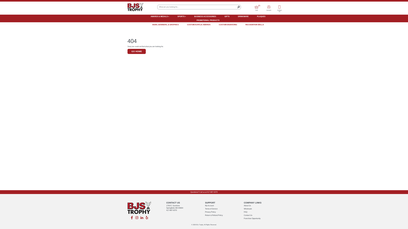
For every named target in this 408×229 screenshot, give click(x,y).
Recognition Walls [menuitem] (254, 25)
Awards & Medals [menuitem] (159, 16)
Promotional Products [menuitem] (208, 20)
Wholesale (248, 209)
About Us (247, 206)
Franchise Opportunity (252, 218)
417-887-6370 (212, 192)
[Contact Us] (279, 7)
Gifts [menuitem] (227, 16)
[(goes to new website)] (132, 218)
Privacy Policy (210, 212)
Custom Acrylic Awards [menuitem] (198, 25)
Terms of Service (211, 209)
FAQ (245, 212)
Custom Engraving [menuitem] (228, 25)
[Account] (268, 7)
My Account (209, 206)
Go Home (136, 51)
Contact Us (248, 215)
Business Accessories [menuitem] (205, 16)
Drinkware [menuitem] (243, 16)
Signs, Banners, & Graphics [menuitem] (165, 25)
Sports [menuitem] (181, 16)
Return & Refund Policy (214, 215)
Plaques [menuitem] (261, 16)
